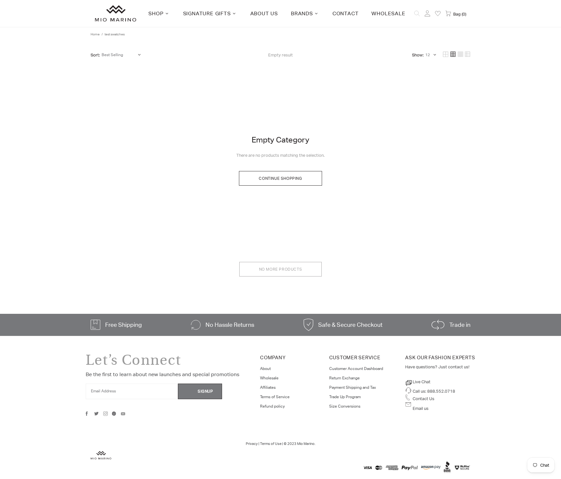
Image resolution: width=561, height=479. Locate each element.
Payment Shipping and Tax (352, 387)
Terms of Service (275, 397)
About (265, 368)
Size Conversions (344, 406)
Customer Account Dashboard (356, 368)
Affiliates (268, 387)
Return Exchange (344, 378)
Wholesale (269, 378)
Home (95, 34)
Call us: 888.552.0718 (434, 391)
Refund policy (272, 406)
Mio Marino (115, 13)
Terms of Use (270, 444)
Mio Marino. (306, 444)
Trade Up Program (345, 397)
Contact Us (423, 398)
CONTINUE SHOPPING (280, 178)
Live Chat (421, 381)
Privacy (252, 444)
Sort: (95, 55)
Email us (421, 408)
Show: (418, 55)
